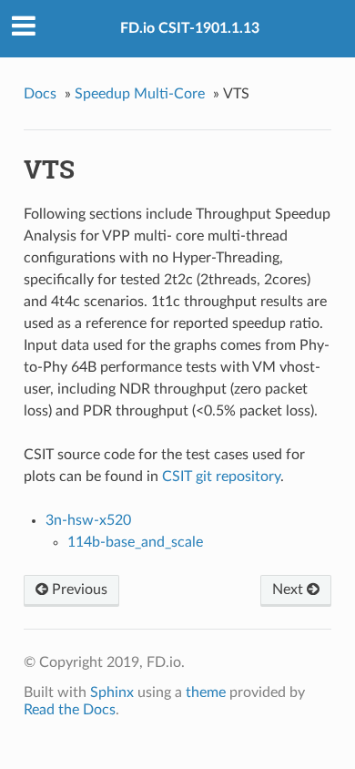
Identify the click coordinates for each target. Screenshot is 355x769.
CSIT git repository (221, 476)
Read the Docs (70, 709)
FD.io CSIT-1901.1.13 (189, 28)
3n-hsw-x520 (88, 520)
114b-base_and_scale (135, 542)
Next (289, 589)
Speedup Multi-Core (140, 94)
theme (206, 692)
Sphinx (112, 692)
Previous (77, 589)
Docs (40, 94)
